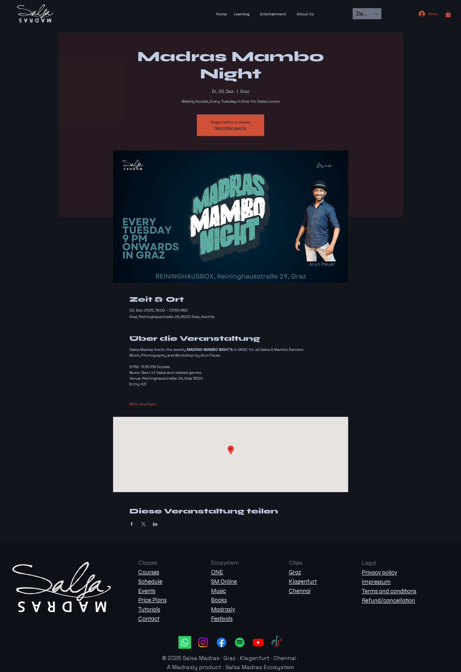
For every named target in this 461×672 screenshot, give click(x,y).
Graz (295, 572)
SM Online (224, 581)
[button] (448, 14)
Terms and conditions (389, 591)
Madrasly (223, 609)
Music (218, 591)
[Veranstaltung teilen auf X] (143, 524)
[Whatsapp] (184, 642)
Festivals (222, 618)
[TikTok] (276, 642)
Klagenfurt (303, 581)
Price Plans (152, 600)
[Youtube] (258, 642)
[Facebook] (221, 642)
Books (219, 600)
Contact (148, 618)
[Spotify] (239, 642)
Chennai (299, 591)
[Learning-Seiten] (252, 14)
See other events (230, 127)
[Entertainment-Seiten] (288, 14)
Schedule (150, 581)
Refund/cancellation (388, 600)
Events (146, 591)
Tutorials (149, 609)
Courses (148, 572)
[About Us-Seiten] (316, 14)
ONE (217, 572)
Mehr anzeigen (142, 404)
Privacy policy (379, 572)
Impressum (376, 581)
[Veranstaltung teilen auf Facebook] (131, 524)
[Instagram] (203, 642)
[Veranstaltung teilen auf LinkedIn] (155, 524)
